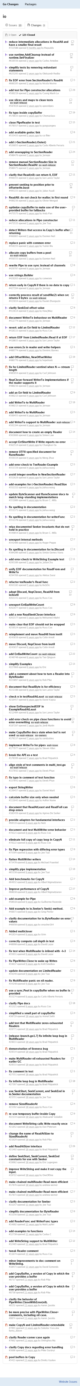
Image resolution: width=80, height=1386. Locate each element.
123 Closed (28, 34)
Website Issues (68, 1381)
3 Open (12, 34)
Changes (38, 25)
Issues (15, 25)
